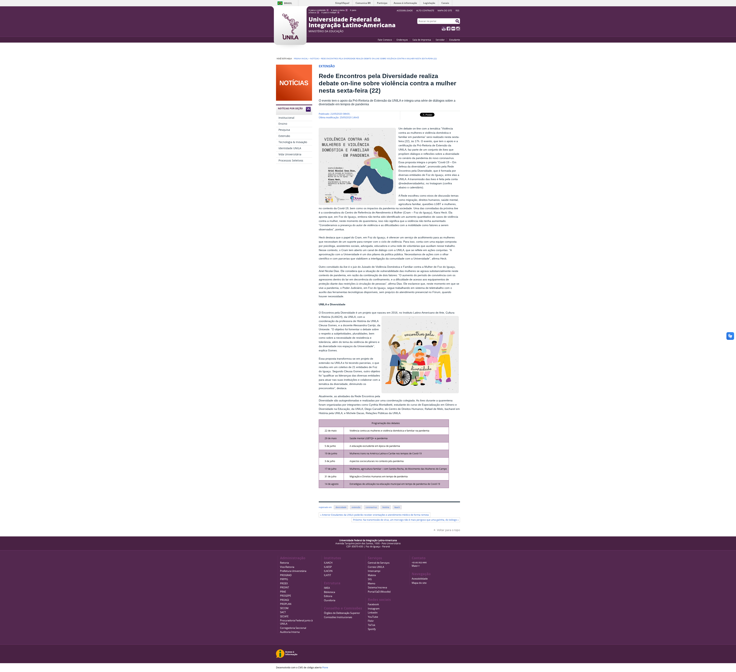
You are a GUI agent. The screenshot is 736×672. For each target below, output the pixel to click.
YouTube (444, 28)
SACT (283, 612)
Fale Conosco (385, 39)
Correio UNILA (376, 567)
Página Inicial (301, 58)
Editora (328, 596)
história (385, 507)
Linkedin (373, 612)
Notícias (314, 58)
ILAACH (328, 562)
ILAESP (328, 567)
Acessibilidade (420, 578)
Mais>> (416, 565)
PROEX (284, 583)
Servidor (440, 39)
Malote (372, 575)
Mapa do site (445, 10)
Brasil (288, 3)
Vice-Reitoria (287, 567)
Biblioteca (329, 592)
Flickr (453, 28)
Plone (325, 667)
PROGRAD (286, 575)
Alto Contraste (425, 10)
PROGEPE (285, 595)
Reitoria (284, 562)
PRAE (283, 591)
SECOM (284, 608)
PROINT (284, 587)
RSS (457, 10)
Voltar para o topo (448, 530)
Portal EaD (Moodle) (379, 591)
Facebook (448, 28)
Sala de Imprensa (421, 39)
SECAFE (284, 616)
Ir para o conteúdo (318, 10)
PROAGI (284, 600)
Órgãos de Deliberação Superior (342, 613)
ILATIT (327, 575)
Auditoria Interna (290, 632)
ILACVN (328, 571)
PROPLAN (285, 604)
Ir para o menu (339, 10)
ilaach (397, 507)
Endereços (402, 39)
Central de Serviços (378, 562)
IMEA (327, 588)
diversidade (341, 507)
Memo (371, 583)
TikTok (371, 625)
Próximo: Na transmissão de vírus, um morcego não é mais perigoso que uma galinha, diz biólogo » (406, 519)
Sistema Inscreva (377, 587)
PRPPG (284, 579)
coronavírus (371, 507)
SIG (370, 579)
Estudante (454, 39)
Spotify (372, 629)
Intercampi (374, 571)
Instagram (458, 28)
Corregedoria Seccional (293, 628)
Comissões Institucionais (338, 617)
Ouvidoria (329, 600)
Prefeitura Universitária (293, 571)
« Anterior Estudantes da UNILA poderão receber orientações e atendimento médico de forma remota (374, 514)
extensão (356, 507)
